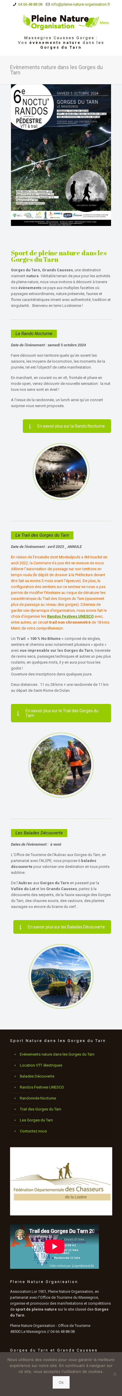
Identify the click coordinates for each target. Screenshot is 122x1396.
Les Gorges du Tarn (36, 1120)
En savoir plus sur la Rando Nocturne (71, 426)
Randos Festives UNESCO (42, 1087)
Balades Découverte (37, 1076)
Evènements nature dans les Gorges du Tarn (57, 1054)
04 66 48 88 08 (30, 4)
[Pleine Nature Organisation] (61, 22)
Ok (61, 1382)
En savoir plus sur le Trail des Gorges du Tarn (61, 713)
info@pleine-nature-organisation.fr (80, 4)
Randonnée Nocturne (38, 1098)
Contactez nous (33, 1131)
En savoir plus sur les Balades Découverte (66, 927)
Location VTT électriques (41, 1065)
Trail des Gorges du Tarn (40, 1109)
